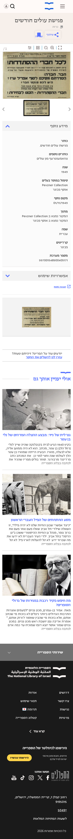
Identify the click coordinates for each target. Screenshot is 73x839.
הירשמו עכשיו (19, 758)
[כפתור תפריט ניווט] (62, 6)
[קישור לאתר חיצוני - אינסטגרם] (31, 777)
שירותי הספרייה (50, 652)
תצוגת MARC (60, 286)
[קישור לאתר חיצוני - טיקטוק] (22, 777)
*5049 (62, 810)
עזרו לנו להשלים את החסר (44, 357)
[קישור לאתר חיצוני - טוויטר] (40, 777)
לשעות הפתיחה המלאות (50, 818)
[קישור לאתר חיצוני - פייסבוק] (48, 777)
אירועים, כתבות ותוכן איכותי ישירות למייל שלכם (55, 757)
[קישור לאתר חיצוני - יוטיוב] (13, 777)
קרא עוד (39, 731)
